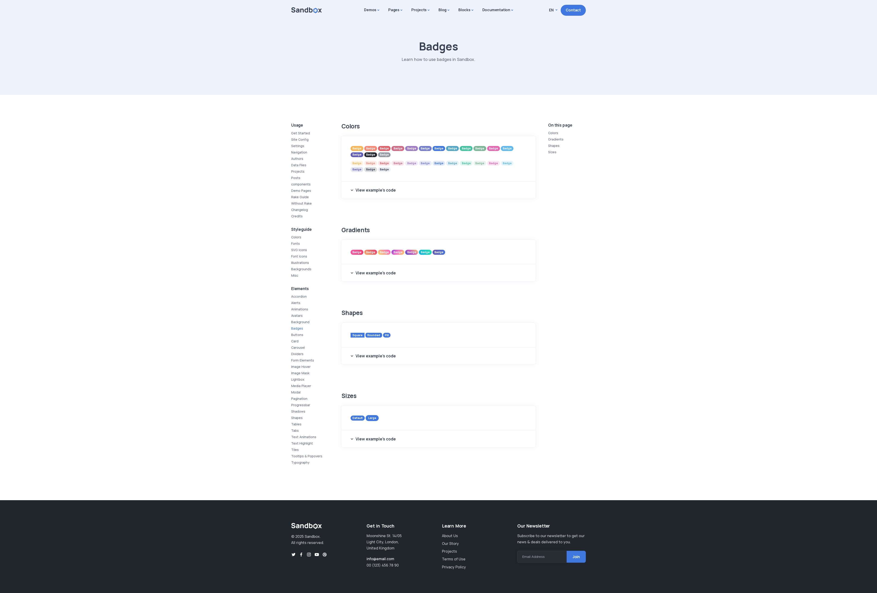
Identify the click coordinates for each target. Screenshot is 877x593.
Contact (573, 10)
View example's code (376, 190)
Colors (296, 237)
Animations (299, 309)
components (301, 184)
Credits (297, 216)
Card (294, 341)
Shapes (297, 418)
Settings (297, 146)
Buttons (297, 335)
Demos (370, 9)
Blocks (464, 9)
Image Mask (300, 373)
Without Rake (301, 203)
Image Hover (301, 366)
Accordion (299, 296)
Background (300, 322)
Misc (294, 275)
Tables (296, 424)
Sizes (552, 152)
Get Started (300, 133)
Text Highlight (302, 443)
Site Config (300, 139)
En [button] (551, 10)
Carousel (298, 347)
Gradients (555, 139)
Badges (297, 328)
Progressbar (300, 405)
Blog (442, 9)
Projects (419, 9)
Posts (295, 178)
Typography (300, 462)
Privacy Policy (454, 567)
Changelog (299, 210)
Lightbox (297, 379)
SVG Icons (299, 250)
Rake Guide (300, 197)
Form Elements (302, 360)
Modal (296, 392)
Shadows (298, 411)
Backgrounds (301, 269)
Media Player (301, 386)
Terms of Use (453, 559)
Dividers (297, 354)
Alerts (295, 303)
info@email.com (380, 558)
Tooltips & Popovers (306, 456)
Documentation (496, 9)
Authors (297, 158)
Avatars (297, 315)
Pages (393, 9)
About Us (450, 535)
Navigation (299, 152)
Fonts (295, 243)
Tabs (295, 430)
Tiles (295, 449)
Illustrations (300, 262)
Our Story (450, 543)
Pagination (299, 398)
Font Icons (299, 256)
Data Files (298, 165)
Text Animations (303, 437)
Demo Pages (301, 190)
